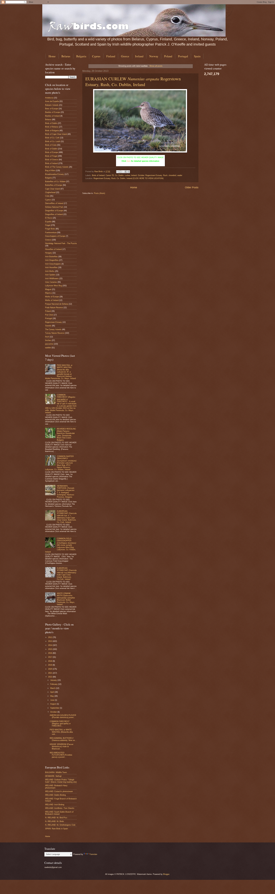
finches (48, 340)
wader (179, 175)
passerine (49, 344)
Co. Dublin (119, 175)
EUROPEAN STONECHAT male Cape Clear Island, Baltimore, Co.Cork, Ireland (66, 573)
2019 (50, 665)
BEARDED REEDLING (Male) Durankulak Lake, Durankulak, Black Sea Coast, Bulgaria (66, 434)
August (53, 704)
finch (47, 337)
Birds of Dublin (51, 123)
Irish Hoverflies (51, 267)
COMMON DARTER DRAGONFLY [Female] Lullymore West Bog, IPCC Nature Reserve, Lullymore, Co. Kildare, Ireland (60, 463)
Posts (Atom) (99, 193)
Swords (48, 326)
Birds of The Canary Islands (56, 167)
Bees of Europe (51, 109)
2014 (50, 645)
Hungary (48, 253)
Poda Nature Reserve (54, 307)
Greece (125, 56)
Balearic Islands (51, 105)
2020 (50, 669)
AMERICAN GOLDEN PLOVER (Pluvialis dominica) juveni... (63, 716)
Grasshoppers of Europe (55, 236)
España (48, 222)
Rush (165, 175)
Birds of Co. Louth (52, 141)
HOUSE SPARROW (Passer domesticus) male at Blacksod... (61, 746)
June (52, 700)
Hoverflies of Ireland (53, 249)
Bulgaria (81, 56)
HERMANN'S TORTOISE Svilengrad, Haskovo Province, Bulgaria (65, 491)
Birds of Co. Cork (52, 138)
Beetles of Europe (52, 112)
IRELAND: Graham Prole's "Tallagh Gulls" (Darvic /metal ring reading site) (61, 781)
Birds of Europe (51, 152)
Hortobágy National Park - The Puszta (61, 243)
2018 (50, 661)
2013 (50, 641)
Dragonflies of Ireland (54, 214)
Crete (47, 196)
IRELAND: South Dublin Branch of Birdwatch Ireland (59, 813)
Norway (153, 56)
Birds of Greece (51, 160)
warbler (48, 348)
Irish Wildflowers (52, 278)
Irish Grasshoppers (53, 264)
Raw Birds (98, 171)
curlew (127, 175)
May (52, 696)
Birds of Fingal (51, 156)
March (53, 688)
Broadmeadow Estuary (54, 174)
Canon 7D (110, 175)
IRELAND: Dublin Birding (55, 795)
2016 (50, 653)
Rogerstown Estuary (153, 175)
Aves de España (52, 101)
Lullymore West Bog (53, 286)
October (141, 175)
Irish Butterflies (51, 256)
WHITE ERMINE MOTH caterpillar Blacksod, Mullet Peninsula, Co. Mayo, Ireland (66, 598)
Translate (93, 854)
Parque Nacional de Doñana (56, 304)
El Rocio (48, 218)
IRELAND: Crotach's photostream (59, 791)
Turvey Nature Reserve (54, 333)
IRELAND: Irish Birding (54, 804)
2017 (50, 657)
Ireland (139, 56)
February (54, 684)
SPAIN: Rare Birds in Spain (56, 829)
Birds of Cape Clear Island (56, 134)
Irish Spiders (50, 275)
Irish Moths (49, 271)
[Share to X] (123, 171)
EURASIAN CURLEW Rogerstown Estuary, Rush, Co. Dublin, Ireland (133, 81)
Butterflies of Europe (53, 185)
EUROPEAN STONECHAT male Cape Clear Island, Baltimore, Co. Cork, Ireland (66, 516)
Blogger (166, 874)
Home (52, 56)
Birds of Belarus (51, 127)
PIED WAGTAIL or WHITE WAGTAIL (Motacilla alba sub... (61, 732)
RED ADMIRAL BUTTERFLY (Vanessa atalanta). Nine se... (63, 739)
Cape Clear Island (52, 189)
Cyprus (96, 56)
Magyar (48, 289)
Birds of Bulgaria (52, 130)
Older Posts (191, 187)
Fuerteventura (51, 232)
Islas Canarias (51, 282)
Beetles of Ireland (52, 116)
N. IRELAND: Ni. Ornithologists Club (60, 825)
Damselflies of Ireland (54, 203)
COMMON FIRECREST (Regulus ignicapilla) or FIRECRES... (60, 723)
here (128, 161)
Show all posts (155, 66)
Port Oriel (49, 315)
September (55, 708)
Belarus (65, 56)
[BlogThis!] (120, 171)
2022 (50, 677)
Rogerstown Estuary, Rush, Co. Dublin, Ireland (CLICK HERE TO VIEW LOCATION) (128, 178)
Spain (197, 56)
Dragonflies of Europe (54, 211)
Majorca (48, 293)
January (53, 680)
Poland (168, 56)
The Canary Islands (53, 329)
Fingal (47, 225)
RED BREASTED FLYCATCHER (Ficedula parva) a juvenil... (61, 755)
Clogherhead (50, 192)
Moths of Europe (52, 297)
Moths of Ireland (52, 300)
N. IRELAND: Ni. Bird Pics (56, 818)
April (52, 692)
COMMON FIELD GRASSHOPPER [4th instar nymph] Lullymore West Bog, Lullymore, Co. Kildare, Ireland (60, 545)
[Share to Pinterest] (128, 171)
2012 (50, 637)
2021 (50, 673)
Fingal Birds (50, 229)
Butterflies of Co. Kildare (55, 181)
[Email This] (117, 171)
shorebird (172, 175)
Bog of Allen (50, 170)
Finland (110, 56)
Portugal (183, 56)
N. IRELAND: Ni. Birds (54, 821)
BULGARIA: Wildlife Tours (56, 772)
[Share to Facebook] (125, 171)
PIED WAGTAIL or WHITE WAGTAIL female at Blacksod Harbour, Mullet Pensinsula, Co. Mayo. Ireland (60, 372)
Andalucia (49, 98)
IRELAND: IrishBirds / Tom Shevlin (59, 808)
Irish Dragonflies (52, 260)
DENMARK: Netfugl (53, 776)
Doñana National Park (54, 207)
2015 (50, 649)
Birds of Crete (51, 145)
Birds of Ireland (98, 175)
